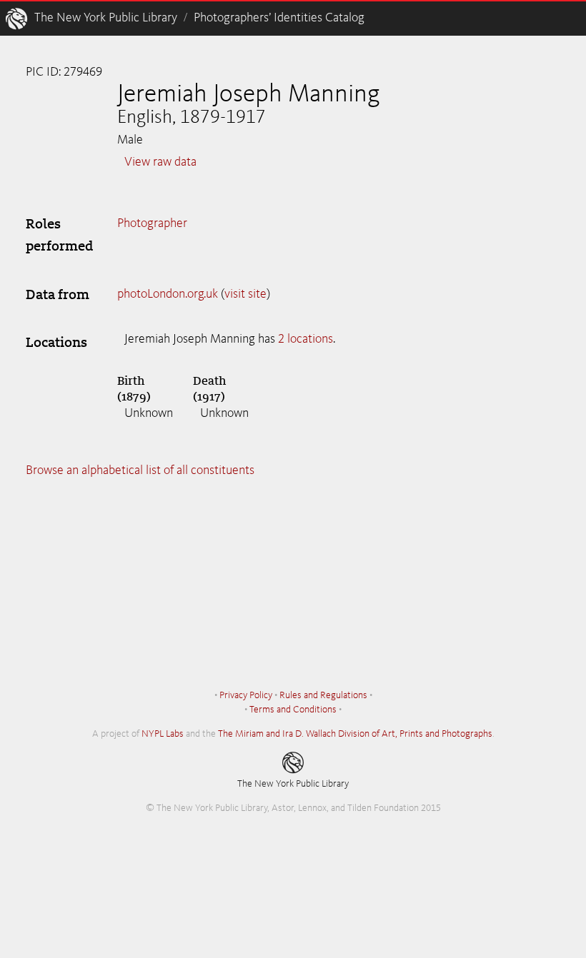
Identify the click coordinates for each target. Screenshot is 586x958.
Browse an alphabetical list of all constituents (140, 470)
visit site (245, 294)
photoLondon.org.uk (167, 294)
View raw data (160, 162)
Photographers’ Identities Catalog (279, 17)
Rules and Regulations (323, 695)
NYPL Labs (162, 734)
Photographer (152, 223)
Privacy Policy (245, 695)
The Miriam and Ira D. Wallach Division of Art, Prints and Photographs (355, 734)
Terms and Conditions (293, 710)
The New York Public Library (105, 17)
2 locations (305, 339)
